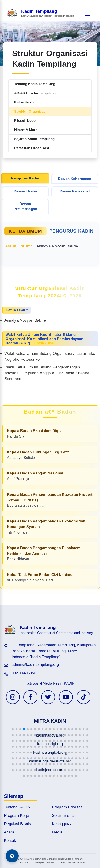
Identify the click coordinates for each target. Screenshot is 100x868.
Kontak (10, 840)
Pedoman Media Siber (73, 862)
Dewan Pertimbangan (25, 206)
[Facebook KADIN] (30, 697)
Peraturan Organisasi (31, 148)
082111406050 (24, 673)
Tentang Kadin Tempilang (34, 84)
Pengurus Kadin (25, 178)
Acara (9, 832)
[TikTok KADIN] (83, 697)
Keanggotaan (63, 824)
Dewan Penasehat (75, 191)
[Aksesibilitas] (12, 855)
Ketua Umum (24, 102)
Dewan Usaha (25, 191)
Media (57, 832)
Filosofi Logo (25, 120)
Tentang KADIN (17, 807)
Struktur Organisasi (30, 111)
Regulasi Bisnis (17, 824)
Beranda (23, 862)
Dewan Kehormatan (74, 179)
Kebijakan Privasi (44, 862)
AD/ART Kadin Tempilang (35, 93)
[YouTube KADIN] (66, 697)
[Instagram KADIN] (13, 697)
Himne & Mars (25, 130)
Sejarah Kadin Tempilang (34, 139)
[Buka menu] (87, 13)
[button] (13, 729)
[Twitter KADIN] (48, 697)
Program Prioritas (67, 807)
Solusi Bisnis (63, 815)
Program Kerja (16, 815)
